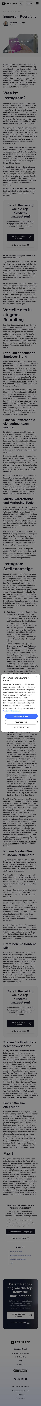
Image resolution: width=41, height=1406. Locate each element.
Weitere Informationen (12, 711)
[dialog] (20, 703)
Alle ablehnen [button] (21, 722)
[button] (20, 727)
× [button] (36, 677)
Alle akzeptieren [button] (21, 716)
